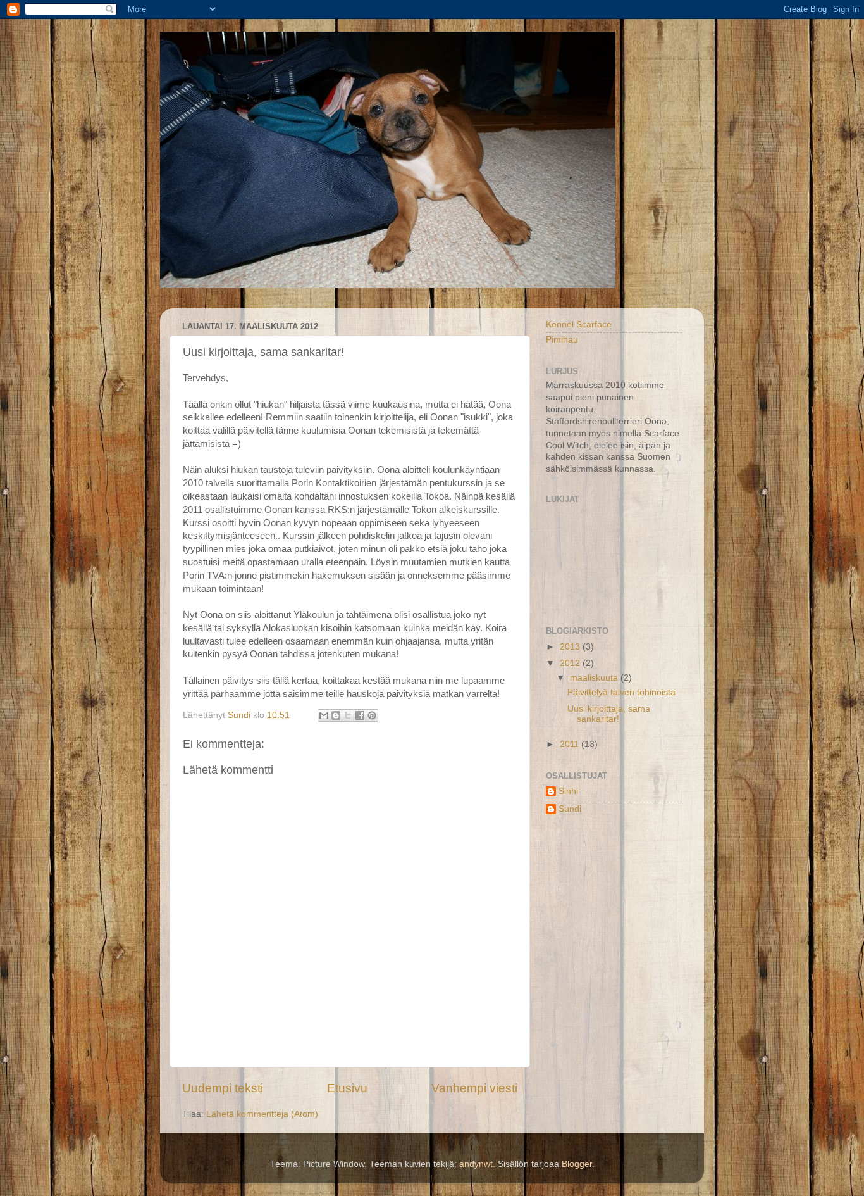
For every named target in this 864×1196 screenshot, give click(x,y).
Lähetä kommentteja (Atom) (262, 1114)
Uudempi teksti (222, 1088)
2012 (571, 663)
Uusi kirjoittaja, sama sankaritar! (608, 714)
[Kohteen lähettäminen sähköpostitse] (324, 715)
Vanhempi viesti (474, 1088)
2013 (571, 647)
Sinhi (568, 791)
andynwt (476, 1164)
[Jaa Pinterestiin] (372, 715)
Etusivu (347, 1088)
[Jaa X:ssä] (348, 715)
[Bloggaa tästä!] (336, 715)
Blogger (577, 1164)
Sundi (570, 809)
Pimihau (562, 339)
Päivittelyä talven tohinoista (621, 692)
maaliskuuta (595, 678)
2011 (570, 744)
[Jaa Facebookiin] (360, 715)
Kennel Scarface (579, 324)
